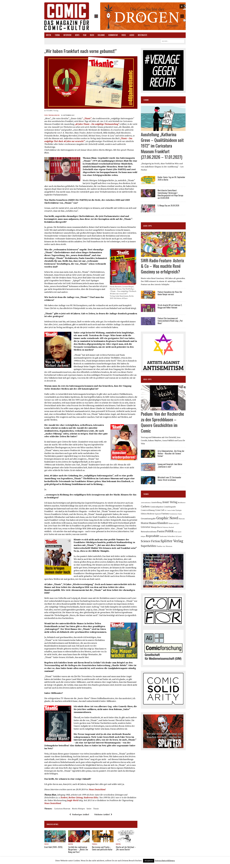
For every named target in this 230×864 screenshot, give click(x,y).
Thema (57, 35)
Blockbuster (181, 502)
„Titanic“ (87, 118)
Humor (153, 523)
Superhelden (148, 546)
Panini (161, 531)
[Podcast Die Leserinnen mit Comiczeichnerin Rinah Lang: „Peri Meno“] (148, 323)
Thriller (159, 546)
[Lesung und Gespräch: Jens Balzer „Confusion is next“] (148, 469)
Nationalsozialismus (149, 531)
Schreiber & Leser (174, 536)
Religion (143, 536)
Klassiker (162, 523)
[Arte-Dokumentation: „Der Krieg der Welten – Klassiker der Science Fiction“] (148, 456)
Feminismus (173, 514)
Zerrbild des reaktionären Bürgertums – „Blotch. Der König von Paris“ (78, 850)
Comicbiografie (170, 506)
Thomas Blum (53, 115)
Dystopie (178, 510)
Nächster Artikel (102, 814)
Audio (131, 35)
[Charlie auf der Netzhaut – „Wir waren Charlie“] (126, 840)
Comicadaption (156, 506)
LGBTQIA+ (176, 523)
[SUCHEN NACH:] (172, 40)
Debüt (173, 510)
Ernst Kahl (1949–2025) (53, 847)
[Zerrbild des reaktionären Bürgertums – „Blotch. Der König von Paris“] (79, 840)
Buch (92, 35)
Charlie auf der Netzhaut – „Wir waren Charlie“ (126, 848)
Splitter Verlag (172, 541)
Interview (67, 35)
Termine (146, 100)
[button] (139, 16)
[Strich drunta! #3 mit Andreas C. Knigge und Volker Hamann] (148, 310)
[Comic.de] (66, 16)
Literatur (145, 526)
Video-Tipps (147, 379)
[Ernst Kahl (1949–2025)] (55, 840)
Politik (169, 531)
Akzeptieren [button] (148, 861)
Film (84, 35)
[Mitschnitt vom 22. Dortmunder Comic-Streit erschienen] (148, 482)
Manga (154, 527)
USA (164, 546)
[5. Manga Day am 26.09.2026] (148, 210)
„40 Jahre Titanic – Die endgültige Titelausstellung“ (97, 124)
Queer (179, 532)
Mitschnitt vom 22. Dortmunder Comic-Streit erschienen (169, 478)
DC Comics (168, 510)
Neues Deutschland (97, 789)
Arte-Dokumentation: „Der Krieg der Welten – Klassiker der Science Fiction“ (171, 453)
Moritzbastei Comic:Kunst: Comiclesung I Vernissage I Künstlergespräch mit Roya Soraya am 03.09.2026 (170, 194)
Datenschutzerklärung (165, 860)
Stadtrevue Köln (91, 797)
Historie (182, 519)
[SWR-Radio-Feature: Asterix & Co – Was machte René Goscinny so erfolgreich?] (163, 255)
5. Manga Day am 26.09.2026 (168, 205)
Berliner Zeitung (76, 797)
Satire (89, 808)
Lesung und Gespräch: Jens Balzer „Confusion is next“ (170, 465)
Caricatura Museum (62, 808)
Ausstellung (156, 502)
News (77, 35)
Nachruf (171, 527)
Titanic (96, 808)
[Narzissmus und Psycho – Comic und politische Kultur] (103, 840)
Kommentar (113, 35)
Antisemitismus (146, 502)
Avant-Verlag (169, 502)
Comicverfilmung (148, 510)
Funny (180, 514)
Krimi (170, 523)
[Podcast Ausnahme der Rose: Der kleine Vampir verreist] (148, 297)
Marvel (160, 527)
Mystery (165, 527)
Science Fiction (150, 541)
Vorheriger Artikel (80, 814)
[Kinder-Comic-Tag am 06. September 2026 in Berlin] (148, 182)
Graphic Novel (167, 518)
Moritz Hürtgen (78, 808)
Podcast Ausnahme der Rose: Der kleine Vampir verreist (170, 293)
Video (123, 35)
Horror (145, 523)
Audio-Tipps (147, 225)
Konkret (64, 797)
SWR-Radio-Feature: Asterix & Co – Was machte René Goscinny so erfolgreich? (162, 266)
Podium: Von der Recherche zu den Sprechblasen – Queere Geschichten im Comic (162, 422)
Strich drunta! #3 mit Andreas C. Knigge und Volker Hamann (170, 306)
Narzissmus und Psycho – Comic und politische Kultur (102, 848)
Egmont (158, 514)
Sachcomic (163, 536)
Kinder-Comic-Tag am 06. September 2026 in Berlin (171, 178)
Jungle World (72, 800)
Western (169, 546)
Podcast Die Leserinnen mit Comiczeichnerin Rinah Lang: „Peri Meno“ (170, 321)
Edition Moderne (148, 514)
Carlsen (145, 506)
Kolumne (101, 35)
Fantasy (165, 513)
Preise (175, 532)
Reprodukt (152, 536)
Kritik (48, 35)
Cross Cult (159, 510)
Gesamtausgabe (148, 518)
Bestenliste (142, 35)
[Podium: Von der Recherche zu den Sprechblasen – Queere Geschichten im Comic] (163, 409)
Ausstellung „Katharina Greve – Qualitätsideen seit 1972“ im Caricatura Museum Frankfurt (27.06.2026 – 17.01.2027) (162, 145)
